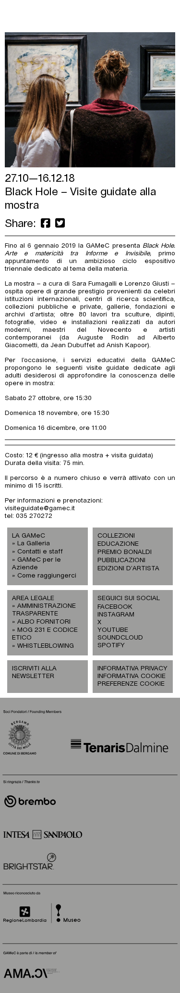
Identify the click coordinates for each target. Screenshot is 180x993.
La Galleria (33, 543)
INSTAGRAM (115, 615)
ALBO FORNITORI (44, 622)
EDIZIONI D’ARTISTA (128, 569)
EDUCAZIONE (118, 544)
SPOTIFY (111, 645)
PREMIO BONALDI (124, 552)
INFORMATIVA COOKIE (131, 676)
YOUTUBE (112, 630)
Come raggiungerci (46, 576)
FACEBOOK (114, 607)
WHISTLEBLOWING (45, 646)
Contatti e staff (40, 552)
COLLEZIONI (116, 536)
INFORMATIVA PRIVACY (132, 669)
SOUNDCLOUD (115, 638)
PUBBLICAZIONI (121, 560)
